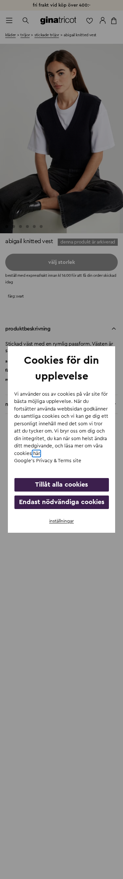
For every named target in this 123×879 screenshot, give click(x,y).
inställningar (61, 521)
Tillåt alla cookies (61, 484)
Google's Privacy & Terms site (47, 460)
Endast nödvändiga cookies (61, 502)
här (36, 453)
